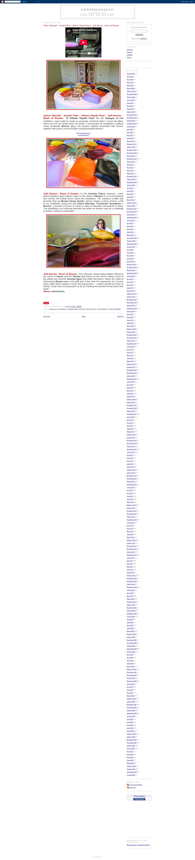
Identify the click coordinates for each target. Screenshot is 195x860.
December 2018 (131, 300)
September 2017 (132, 344)
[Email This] (72, 307)
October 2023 (131, 156)
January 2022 (131, 206)
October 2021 (131, 214)
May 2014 (130, 461)
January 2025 (131, 112)
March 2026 (130, 88)
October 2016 (131, 376)
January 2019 (131, 297)
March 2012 (130, 537)
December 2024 (131, 115)
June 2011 (130, 564)
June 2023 (130, 165)
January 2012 (131, 543)
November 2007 (132, 675)
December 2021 (131, 209)
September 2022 (132, 182)
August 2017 (131, 346)
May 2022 (130, 194)
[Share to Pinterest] (80, 307)
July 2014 (130, 455)
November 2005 (132, 743)
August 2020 (131, 247)
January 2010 (131, 605)
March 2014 (130, 467)
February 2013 (131, 505)
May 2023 (130, 167)
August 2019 (131, 276)
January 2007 (131, 702)
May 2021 (130, 229)
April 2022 (130, 197)
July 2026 (130, 77)
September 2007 (132, 681)
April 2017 (130, 358)
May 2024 (130, 135)
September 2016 (132, 379)
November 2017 (132, 338)
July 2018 (130, 314)
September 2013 (132, 484)
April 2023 (130, 170)
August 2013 (131, 487)
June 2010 (130, 593)
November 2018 (132, 302)
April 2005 (130, 760)
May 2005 (130, 757)
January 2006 (131, 737)
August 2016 (131, 382)
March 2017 (130, 361)
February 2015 (131, 434)
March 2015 (130, 432)
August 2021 (131, 220)
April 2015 (130, 429)
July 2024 (130, 129)
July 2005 (130, 751)
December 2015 (131, 405)
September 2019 (132, 273)
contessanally (97, 9)
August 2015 (131, 417)
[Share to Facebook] (78, 307)
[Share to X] (76, 307)
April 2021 (130, 232)
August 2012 (131, 523)
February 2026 (131, 91)
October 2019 (131, 270)
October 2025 (131, 97)
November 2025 (132, 94)
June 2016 (130, 388)
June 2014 (130, 458)
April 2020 (130, 258)
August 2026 (131, 74)
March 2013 (130, 502)
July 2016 (130, 385)
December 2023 (131, 150)
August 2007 (131, 684)
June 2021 (130, 226)
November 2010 (132, 581)
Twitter (129, 57)
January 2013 (131, 508)
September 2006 (132, 713)
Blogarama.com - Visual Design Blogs (138, 845)
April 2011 (130, 569)
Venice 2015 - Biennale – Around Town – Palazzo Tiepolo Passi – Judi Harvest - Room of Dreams (85, 309)
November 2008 (132, 643)
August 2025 (131, 100)
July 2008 (130, 655)
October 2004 (131, 769)
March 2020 (130, 261)
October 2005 (131, 746)
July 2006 (130, 719)
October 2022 (131, 179)
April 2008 (130, 663)
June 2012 (130, 528)
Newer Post (46, 316)
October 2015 (131, 411)
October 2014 (131, 446)
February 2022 (131, 203)
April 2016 (130, 393)
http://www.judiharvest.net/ (83, 133)
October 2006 (131, 710)
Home (83, 316)
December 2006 (131, 704)
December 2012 (131, 511)
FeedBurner (143, 38)
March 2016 (130, 396)
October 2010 (131, 584)
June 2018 (130, 317)
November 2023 (132, 153)
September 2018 (132, 308)
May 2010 (130, 596)
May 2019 (130, 285)
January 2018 (131, 332)
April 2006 (130, 728)
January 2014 (131, 473)
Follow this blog (139, 799)
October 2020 (131, 241)
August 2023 (131, 162)
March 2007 (130, 696)
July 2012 (130, 525)
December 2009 (131, 608)
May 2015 (130, 426)
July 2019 (130, 279)
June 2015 (130, 423)
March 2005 (130, 763)
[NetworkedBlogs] (139, 796)
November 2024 (132, 118)
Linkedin (129, 55)
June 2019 (130, 282)
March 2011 (130, 572)
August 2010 (131, 590)
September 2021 (132, 217)
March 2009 (130, 631)
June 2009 (130, 622)
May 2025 (130, 106)
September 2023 (132, 159)
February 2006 (131, 734)
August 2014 (131, 452)
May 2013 (130, 496)
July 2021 (130, 223)
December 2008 (131, 640)
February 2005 (131, 766)
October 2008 (131, 646)
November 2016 (132, 373)
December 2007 (131, 672)
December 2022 (131, 176)
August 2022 (131, 185)
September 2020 (132, 244)
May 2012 (130, 531)
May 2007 (130, 693)
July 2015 (130, 420)
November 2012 (132, 514)
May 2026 (130, 82)
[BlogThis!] (74, 307)
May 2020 (130, 256)
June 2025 (130, 103)
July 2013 (130, 490)
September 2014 (132, 449)
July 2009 (130, 619)
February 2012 (131, 540)
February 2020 (131, 264)
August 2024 (131, 126)
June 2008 (130, 658)
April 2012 (130, 534)
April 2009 (130, 628)
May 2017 (130, 355)
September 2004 (132, 772)
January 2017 (131, 367)
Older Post (120, 316)
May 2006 (130, 725)
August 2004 (131, 775)
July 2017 (130, 349)
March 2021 (130, 235)
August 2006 (131, 716)
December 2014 (131, 440)
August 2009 (131, 616)
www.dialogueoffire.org (83, 135)
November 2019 (132, 267)
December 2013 (131, 476)
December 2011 (131, 546)
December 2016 (131, 370)
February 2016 (131, 399)
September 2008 (132, 649)
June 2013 (130, 493)
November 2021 (132, 211)
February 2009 (131, 634)
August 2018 (131, 311)
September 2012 (132, 520)
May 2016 (130, 390)
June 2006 (130, 722)
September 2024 (132, 123)
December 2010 (131, 578)
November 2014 (132, 443)
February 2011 (131, 575)
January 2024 (131, 147)
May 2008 (130, 660)
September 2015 (132, 414)
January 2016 (131, 402)
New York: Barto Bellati (134, 785)
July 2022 (130, 188)
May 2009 (130, 625)
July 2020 (130, 250)
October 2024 (131, 121)
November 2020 (132, 238)
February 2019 (131, 294)
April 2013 (130, 499)
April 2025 (130, 109)
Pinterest (129, 52)
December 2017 (131, 335)
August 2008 (131, 652)
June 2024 (130, 132)
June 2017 (130, 352)
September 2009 (132, 613)
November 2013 (132, 479)
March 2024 (130, 141)
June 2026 (130, 79)
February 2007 (131, 699)
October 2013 (131, 481)
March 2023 (130, 173)
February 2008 (131, 669)
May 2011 (130, 567)
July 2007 (130, 687)
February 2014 (131, 470)
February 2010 (131, 602)
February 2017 (131, 364)
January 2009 (131, 637)
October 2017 (131, 341)
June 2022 (130, 191)
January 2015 (131, 437)
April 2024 (130, 138)
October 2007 (131, 678)
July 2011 (130, 561)
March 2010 (130, 599)
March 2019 (130, 291)
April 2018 (130, 323)
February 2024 (131, 144)
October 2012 (131, 517)
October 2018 (131, 305)
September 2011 (132, 555)
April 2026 (130, 85)
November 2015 (132, 408)
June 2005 (130, 754)
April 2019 (130, 288)
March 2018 (130, 326)
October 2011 (131, 552)
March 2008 (130, 666)
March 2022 (130, 200)
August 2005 (131, 748)
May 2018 (130, 320)
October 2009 (131, 611)
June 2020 (130, 253)
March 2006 (130, 731)
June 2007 (130, 690)
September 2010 (132, 587)
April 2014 (130, 464)
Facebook (130, 50)
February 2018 (131, 329)
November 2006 (132, 707)
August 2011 (131, 558)
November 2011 (132, 549)
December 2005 (131, 740)
